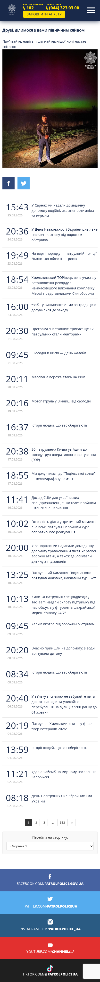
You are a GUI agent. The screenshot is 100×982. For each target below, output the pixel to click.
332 (62, 822)
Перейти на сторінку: (50, 837)
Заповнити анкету (44, 14)
